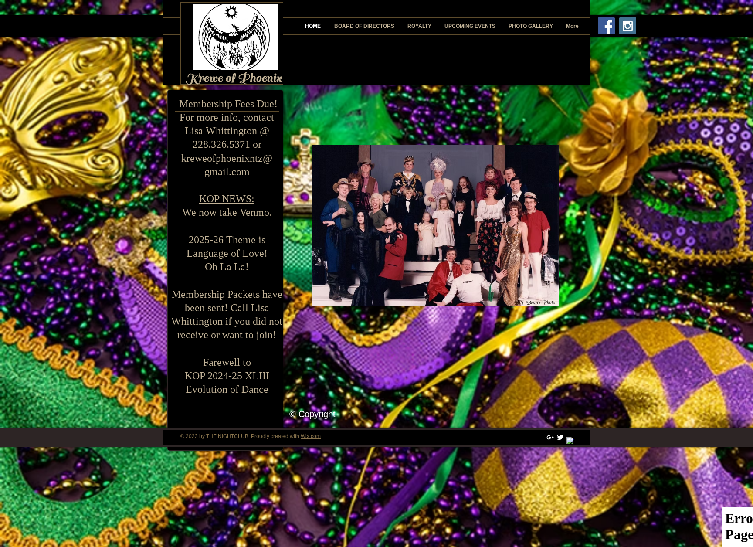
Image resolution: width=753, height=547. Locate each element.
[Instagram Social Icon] (627, 25)
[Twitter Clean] (560, 437)
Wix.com (311, 436)
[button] (435, 225)
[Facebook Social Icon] (606, 25)
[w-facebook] (570, 441)
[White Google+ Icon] (550, 437)
